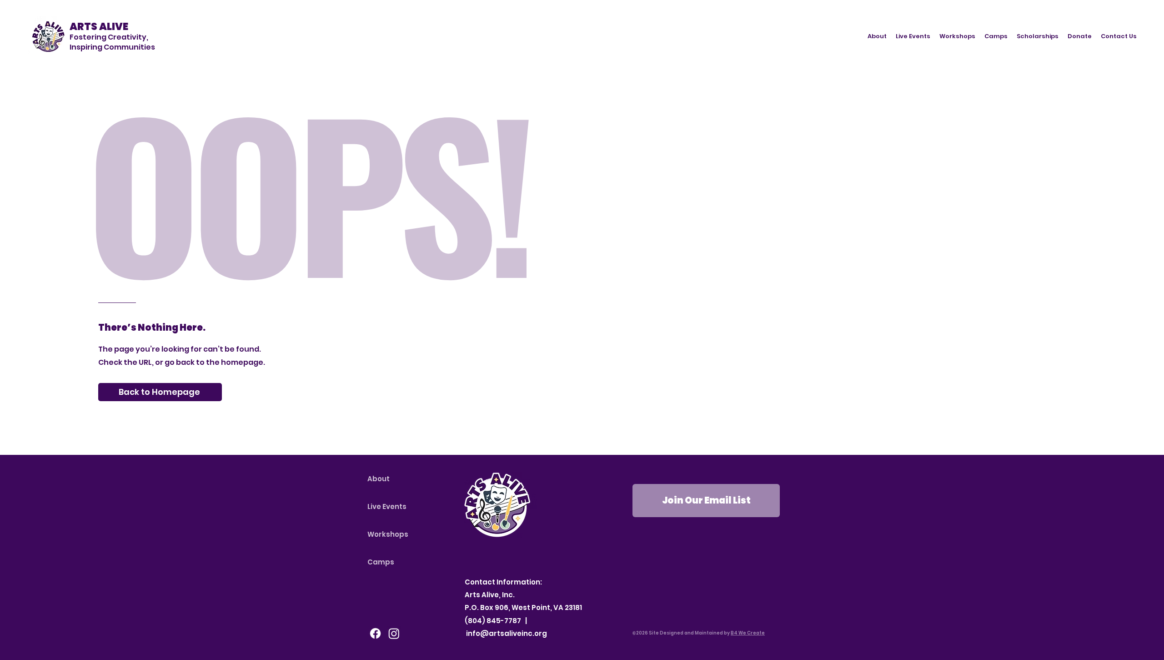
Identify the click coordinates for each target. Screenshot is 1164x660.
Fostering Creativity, (109, 37)
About (378, 479)
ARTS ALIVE (99, 27)
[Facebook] (375, 633)
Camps (380, 562)
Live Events (386, 506)
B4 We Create (748, 633)
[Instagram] (394, 633)
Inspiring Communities (112, 47)
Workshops (387, 534)
